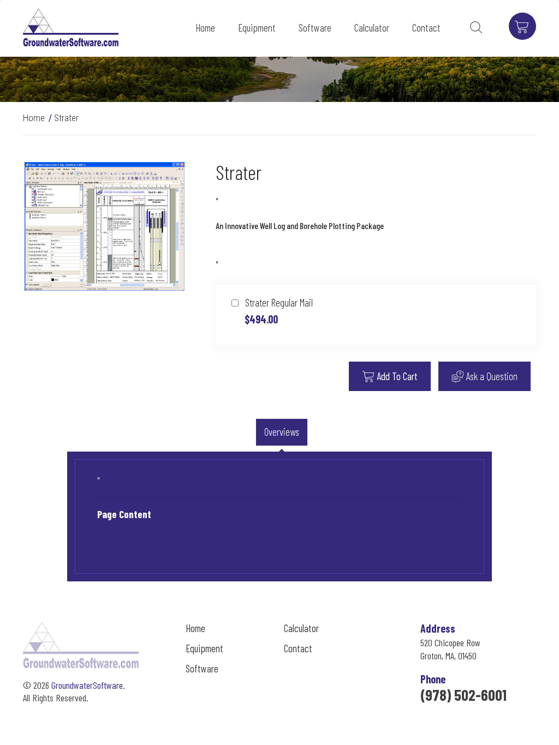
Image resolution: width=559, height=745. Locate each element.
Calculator (371, 27)
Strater (66, 117)
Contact (426, 27)
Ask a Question (491, 376)
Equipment (257, 27)
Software (315, 27)
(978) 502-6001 (463, 695)
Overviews (281, 431)
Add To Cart (396, 376)
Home (205, 27)
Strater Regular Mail (278, 311)
